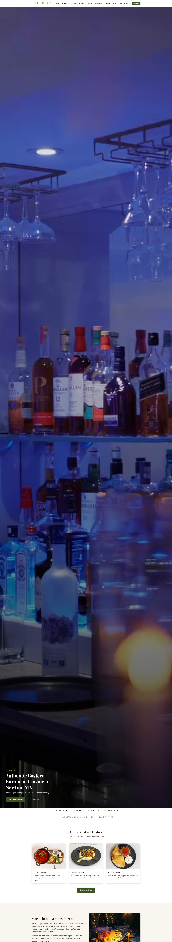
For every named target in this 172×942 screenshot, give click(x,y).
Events (81, 3)
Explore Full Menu (86, 890)
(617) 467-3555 (125, 3)
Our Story (65, 3)
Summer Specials (110, 3)
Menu (57, 3)
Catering (90, 3)
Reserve (136, 3)
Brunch (74, 3)
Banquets (98, 3)
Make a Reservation (16, 799)
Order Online (34, 799)
